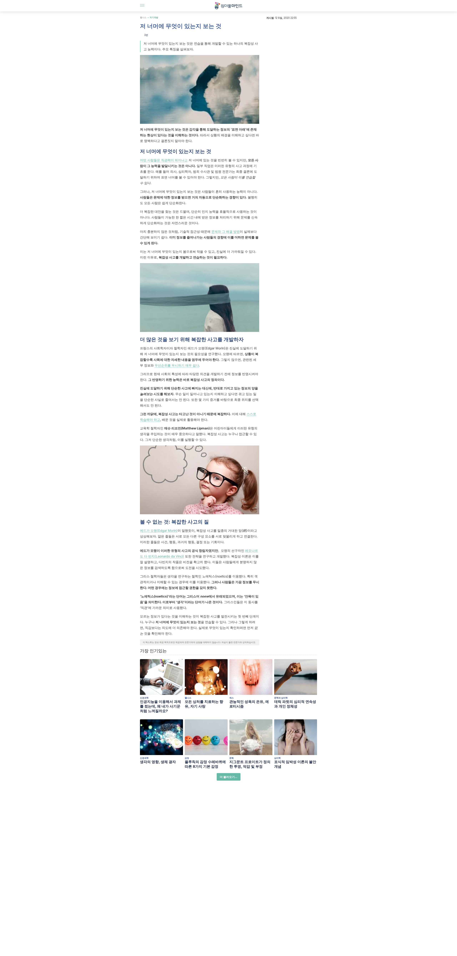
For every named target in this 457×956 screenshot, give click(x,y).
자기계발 (154, 17)
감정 (187, 758)
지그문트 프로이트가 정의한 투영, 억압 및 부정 (249, 764)
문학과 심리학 (281, 697)
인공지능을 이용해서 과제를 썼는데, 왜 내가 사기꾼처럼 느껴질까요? (160, 706)
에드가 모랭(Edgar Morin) (159, 530)
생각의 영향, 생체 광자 (158, 762)
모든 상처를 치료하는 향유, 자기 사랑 (204, 703)
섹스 (231, 697)
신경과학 (144, 697)
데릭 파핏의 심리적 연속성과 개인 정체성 (295, 703)
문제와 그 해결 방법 (225, 231)
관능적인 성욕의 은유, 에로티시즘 (249, 703)
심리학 (277, 758)
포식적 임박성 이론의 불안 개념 (295, 764)
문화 (231, 758)
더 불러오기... (228, 777)
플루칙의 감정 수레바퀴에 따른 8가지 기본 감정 (205, 764)
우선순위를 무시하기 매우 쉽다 (177, 365)
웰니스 (143, 17)
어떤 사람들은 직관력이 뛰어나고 (164, 160)
